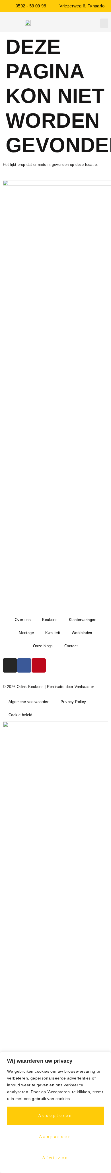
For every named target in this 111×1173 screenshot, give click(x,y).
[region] (55, 1112)
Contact (71, 646)
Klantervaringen (82, 620)
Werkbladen (82, 633)
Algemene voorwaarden (29, 702)
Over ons (23, 620)
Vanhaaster (84, 687)
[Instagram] (10, 665)
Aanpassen (55, 1137)
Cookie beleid (20, 715)
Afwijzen (55, 1158)
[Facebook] (24, 665)
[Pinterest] (39, 665)
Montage (26, 633)
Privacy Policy (73, 702)
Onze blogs (43, 646)
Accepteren (55, 1115)
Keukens (49, 620)
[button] (104, 23)
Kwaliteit (52, 633)
